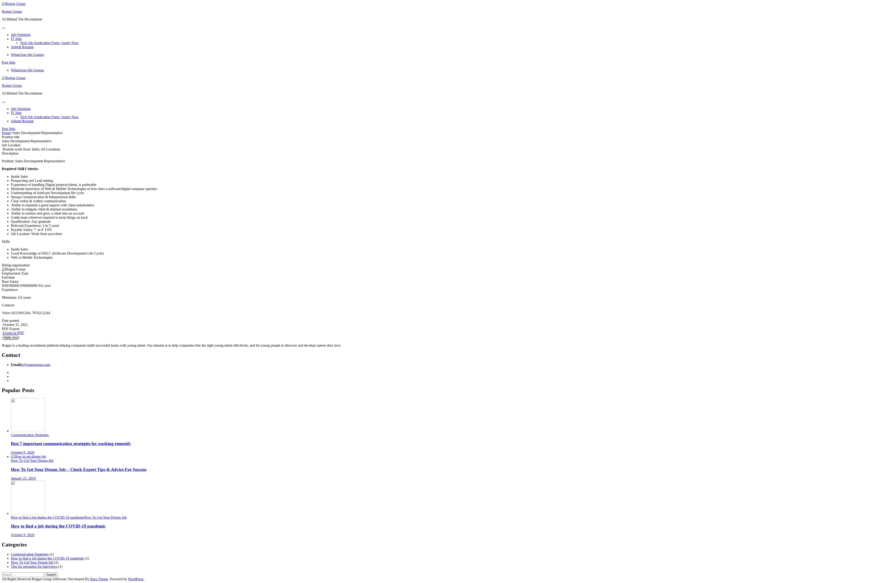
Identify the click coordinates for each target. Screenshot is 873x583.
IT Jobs (16, 39)
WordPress (135, 579)
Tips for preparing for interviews (34, 566)
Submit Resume (22, 47)
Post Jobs (8, 62)
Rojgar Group (12, 11)
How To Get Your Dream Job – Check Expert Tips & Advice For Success (78, 469)
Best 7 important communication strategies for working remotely (71, 443)
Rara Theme (99, 579)
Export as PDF (13, 333)
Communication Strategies (30, 435)
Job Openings (21, 35)
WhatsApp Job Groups (27, 55)
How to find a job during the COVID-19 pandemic (47, 517)
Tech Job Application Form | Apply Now (49, 43)
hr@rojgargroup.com (35, 365)
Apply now (10, 337)
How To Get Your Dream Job (32, 461)
